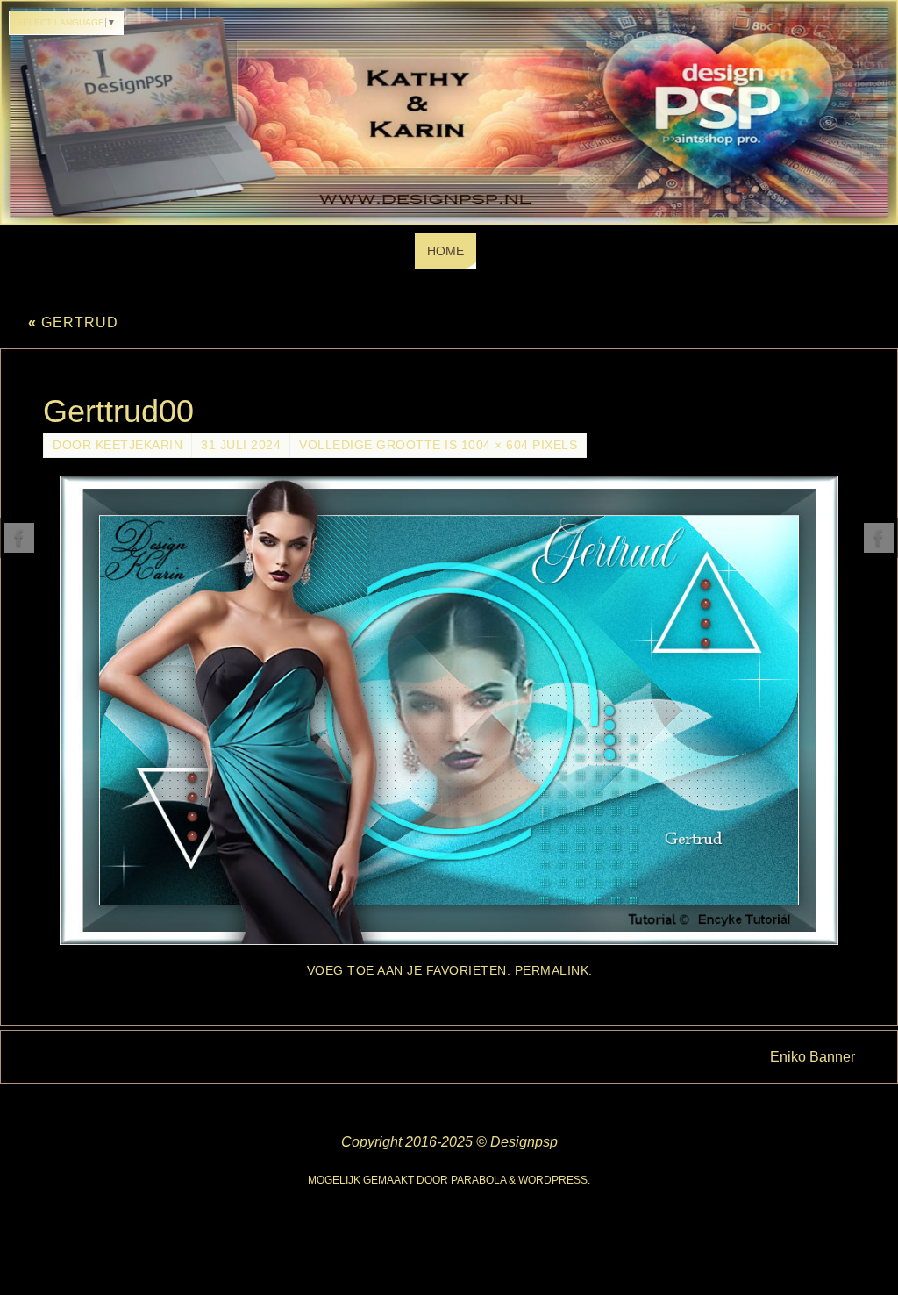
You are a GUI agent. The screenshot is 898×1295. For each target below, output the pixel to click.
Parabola (478, 1180)
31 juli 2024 (241, 445)
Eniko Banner (812, 1056)
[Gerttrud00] (449, 710)
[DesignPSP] (19, 538)
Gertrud (73, 322)
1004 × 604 (495, 445)
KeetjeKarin (139, 445)
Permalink (552, 970)
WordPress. (554, 1180)
